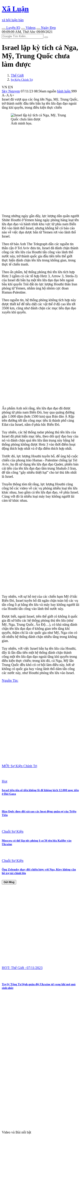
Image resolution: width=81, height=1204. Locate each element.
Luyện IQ (12, 28)
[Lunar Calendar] (38, 29)
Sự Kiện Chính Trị (22, 79)
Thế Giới (17, 75)
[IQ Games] (3, 29)
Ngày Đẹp (48, 28)
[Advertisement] (40, 169)
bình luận (64, 91)
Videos (30, 28)
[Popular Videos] (23, 29)
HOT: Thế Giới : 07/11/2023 (22, 968)
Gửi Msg (9, 882)
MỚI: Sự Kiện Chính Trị (19, 766)
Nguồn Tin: (10, 680)
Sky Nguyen (11, 91)
